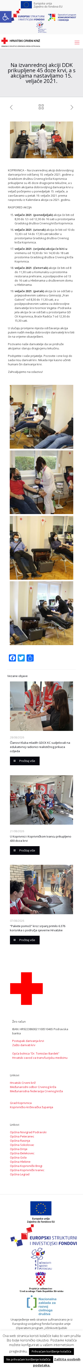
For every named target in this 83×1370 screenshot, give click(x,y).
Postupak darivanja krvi (28, 1041)
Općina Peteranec (22, 1136)
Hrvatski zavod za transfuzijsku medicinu (40, 1058)
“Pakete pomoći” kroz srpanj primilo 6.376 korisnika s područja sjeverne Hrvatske (37, 928)
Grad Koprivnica (21, 1103)
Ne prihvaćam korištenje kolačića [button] (28, 1359)
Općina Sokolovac (22, 1145)
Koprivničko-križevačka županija (31, 1107)
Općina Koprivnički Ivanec (27, 1170)
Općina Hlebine (20, 1162)
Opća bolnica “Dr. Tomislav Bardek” (35, 1053)
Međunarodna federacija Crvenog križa (36, 1091)
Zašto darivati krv (23, 1045)
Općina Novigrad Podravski (28, 1132)
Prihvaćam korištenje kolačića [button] (51, 1351)
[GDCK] (20, 42)
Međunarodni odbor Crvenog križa (33, 1087)
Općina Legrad (19, 1174)
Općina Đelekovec (22, 1153)
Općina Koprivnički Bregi (26, 1166)
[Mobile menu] (77, 42)
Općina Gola (18, 1157)
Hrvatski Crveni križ (23, 1083)
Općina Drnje (18, 1149)
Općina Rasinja (20, 1141)
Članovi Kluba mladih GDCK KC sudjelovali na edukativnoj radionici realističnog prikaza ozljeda (40, 747)
